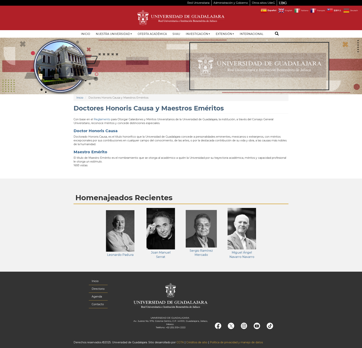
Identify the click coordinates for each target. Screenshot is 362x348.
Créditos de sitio (196, 342)
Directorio (98, 289)
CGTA (180, 342)
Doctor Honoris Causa (96, 131)
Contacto (98, 304)
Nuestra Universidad (113, 34)
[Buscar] (276, 34)
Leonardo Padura (120, 255)
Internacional (251, 34)
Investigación (197, 34)
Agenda (97, 296)
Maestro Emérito (90, 152)
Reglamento (102, 119)
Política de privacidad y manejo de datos (236, 342)
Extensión (224, 34)
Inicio (85, 34)
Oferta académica (152, 34)
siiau (176, 34)
